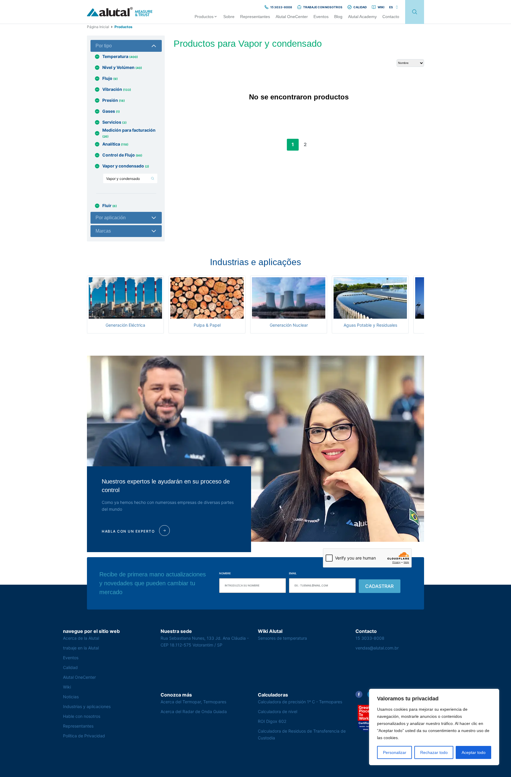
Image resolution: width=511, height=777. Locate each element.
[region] (434, 727)
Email (293, 573)
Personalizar (394, 752)
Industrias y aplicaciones (87, 706)
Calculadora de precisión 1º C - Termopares (300, 701)
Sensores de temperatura (282, 638)
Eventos (70, 657)
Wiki (67, 686)
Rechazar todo (434, 752)
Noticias (71, 696)
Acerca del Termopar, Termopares (193, 701)
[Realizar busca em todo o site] (414, 12)
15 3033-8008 (369, 638)
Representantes (78, 725)
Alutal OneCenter (79, 677)
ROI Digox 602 (272, 721)
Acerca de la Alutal (81, 638)
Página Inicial (98, 27)
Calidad (70, 667)
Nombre (225, 573)
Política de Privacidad (84, 735)
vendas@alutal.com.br (377, 647)
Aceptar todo (474, 752)
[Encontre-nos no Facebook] (359, 694)
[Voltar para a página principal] (120, 12)
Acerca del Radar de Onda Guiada (194, 711)
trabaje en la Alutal (81, 647)
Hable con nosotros (81, 716)
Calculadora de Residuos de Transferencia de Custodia (302, 734)
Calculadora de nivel (277, 711)
